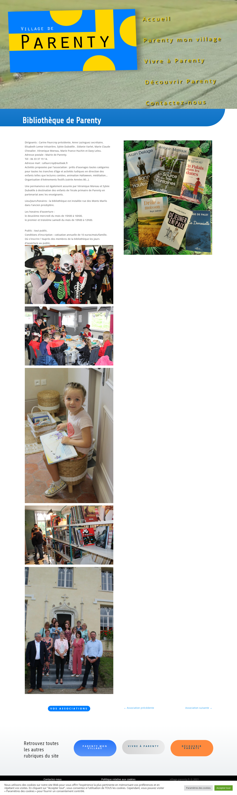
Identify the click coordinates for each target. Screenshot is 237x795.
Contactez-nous (176, 102)
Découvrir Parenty (181, 81)
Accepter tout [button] (224, 787)
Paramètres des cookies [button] (198, 787)
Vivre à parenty (143, 746)
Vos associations (69, 708)
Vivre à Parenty (174, 60)
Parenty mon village (182, 39)
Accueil (156, 19)
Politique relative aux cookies (118, 779)
